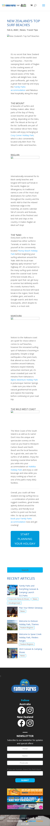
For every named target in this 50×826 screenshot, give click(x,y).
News (23, 30)
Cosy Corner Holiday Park (22, 135)
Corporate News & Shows (18, 599)
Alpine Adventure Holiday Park (24, 379)
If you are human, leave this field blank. (24, 769)
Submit (25, 780)
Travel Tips (32, 30)
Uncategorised (14, 603)
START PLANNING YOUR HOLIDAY (25, 538)
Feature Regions (26, 627)
